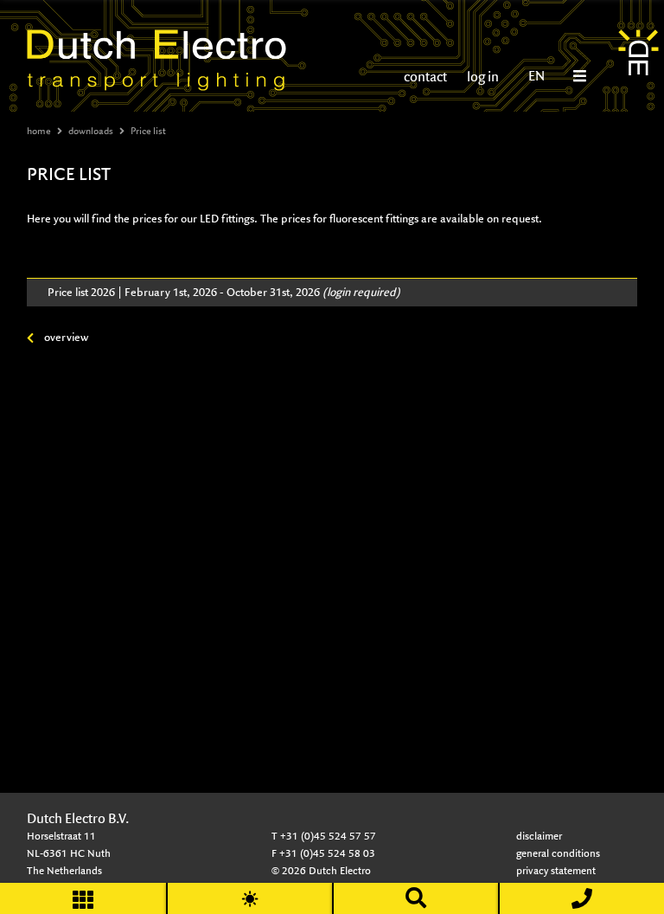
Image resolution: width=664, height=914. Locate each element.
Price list (148, 131)
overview (66, 337)
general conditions (558, 852)
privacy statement (556, 870)
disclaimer (539, 835)
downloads (90, 131)
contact (425, 76)
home (39, 131)
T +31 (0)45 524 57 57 (323, 835)
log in (481, 76)
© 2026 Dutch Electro (321, 870)
